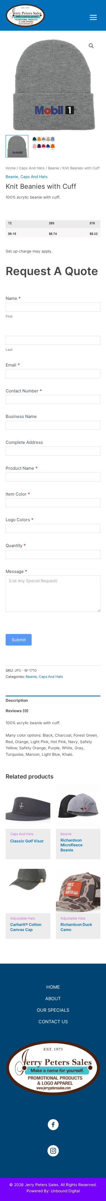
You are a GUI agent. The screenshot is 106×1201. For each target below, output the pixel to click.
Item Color (18, 494)
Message (16, 571)
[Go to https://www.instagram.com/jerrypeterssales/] (53, 1151)
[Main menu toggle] (93, 17)
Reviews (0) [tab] (17, 711)
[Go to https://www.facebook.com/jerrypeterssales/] (53, 1125)
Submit (19, 639)
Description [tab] (17, 700)
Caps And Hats (32, 168)
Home (11, 168)
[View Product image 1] (17, 146)
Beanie (53, 168)
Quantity (16, 545)
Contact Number (24, 390)
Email (13, 365)
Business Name (21, 416)
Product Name (22, 468)
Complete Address (24, 442)
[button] (91, 46)
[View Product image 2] (44, 146)
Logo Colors (19, 519)
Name (13, 298)
